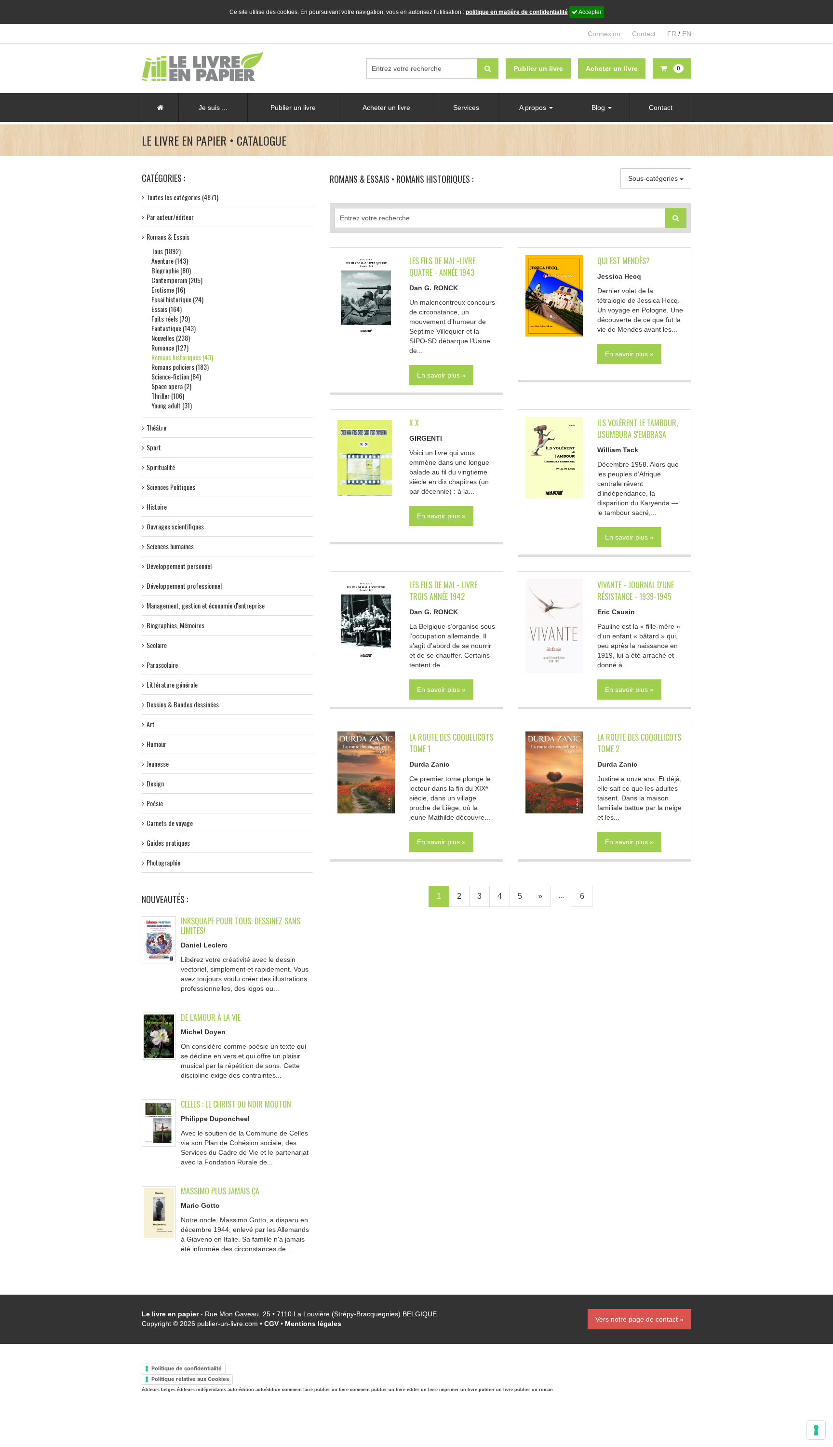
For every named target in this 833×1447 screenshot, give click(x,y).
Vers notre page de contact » (639, 1319)
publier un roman (533, 1389)
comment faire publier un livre (315, 1389)
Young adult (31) (171, 405)
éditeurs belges (158, 1389)
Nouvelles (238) (170, 338)
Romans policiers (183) (180, 367)
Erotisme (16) (168, 289)
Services (466, 107)
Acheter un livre (386, 107)
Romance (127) (169, 347)
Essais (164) (166, 309)
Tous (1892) (166, 251)
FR (671, 34)
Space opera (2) (171, 386)
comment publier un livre (377, 1389)
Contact (644, 34)
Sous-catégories (654, 178)
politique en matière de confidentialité (517, 12)
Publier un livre (293, 107)
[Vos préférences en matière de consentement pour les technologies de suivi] (816, 1430)
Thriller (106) (167, 396)
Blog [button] (599, 107)
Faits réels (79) (170, 318)
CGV (271, 1323)
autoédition (268, 1389)
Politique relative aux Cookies (190, 1379)
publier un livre (496, 1389)
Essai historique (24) (177, 299)
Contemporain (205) (176, 280)
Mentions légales (313, 1323)
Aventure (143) (169, 261)
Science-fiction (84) (176, 376)
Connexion (604, 34)
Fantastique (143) (173, 328)
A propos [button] (533, 107)
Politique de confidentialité (186, 1368)
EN (686, 34)
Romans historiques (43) (182, 357)
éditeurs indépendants (201, 1389)
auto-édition (241, 1389)
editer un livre (422, 1389)
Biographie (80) (171, 270)
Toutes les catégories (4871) (182, 197)
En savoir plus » (441, 375)
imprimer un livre (458, 1389)
